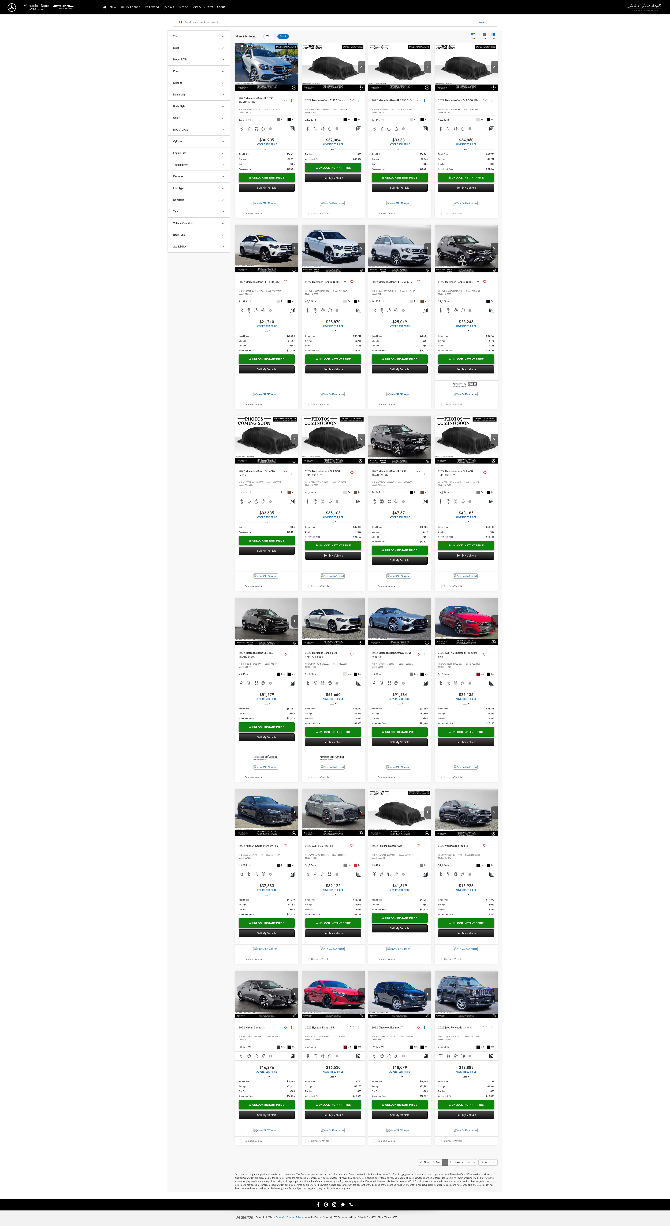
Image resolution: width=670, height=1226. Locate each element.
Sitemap (291, 1217)
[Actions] (292, 100)
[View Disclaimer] (271, 128)
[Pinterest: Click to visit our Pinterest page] (326, 1205)
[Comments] (292, 128)
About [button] (221, 7)
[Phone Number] (351, 1205)
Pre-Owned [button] (151, 7)
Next (458, 1162)
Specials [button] (168, 7)
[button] (294, 67)
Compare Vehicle (253, 213)
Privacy (299, 1217)
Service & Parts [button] (202, 7)
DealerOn (280, 1217)
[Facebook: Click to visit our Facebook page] (318, 1205)
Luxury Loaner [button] (130, 7)
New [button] (113, 7)
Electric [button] (183, 7)
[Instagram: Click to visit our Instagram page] (334, 1205)
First (425, 1162)
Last (470, 1162)
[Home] (104, 7)
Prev (437, 1162)
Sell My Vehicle (267, 187)
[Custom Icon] (343, 1205)
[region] (267, 162)
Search (482, 22)
